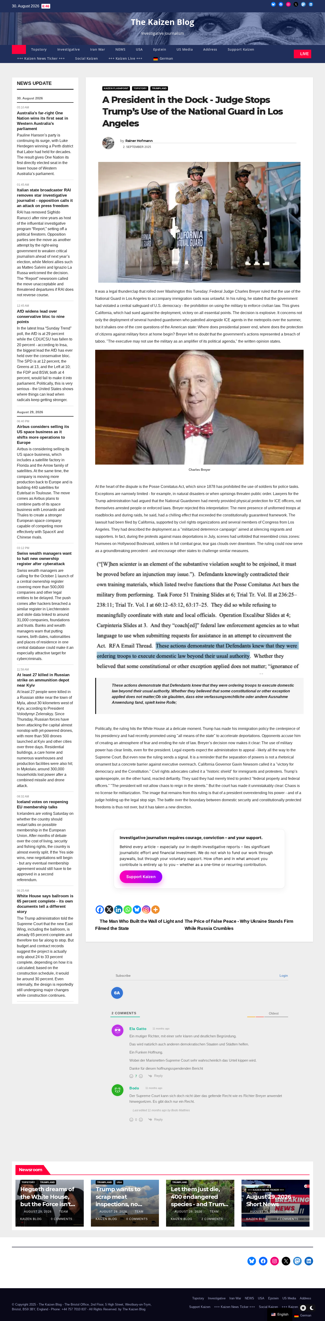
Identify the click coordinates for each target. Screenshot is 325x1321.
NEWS (120, 49)
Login (283, 975)
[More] (155, 909)
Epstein (159, 49)
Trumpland (159, 88)
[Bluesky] (137, 909)
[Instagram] (146, 909)
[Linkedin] (118, 909)
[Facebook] (100, 909)
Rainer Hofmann (139, 141)
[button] (289, 54)
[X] (109, 909)
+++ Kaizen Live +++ (125, 58)
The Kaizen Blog (162, 21)
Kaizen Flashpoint (116, 88)
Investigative (68, 49)
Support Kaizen (241, 49)
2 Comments (212, 1219)
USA (139, 49)
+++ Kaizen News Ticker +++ (41, 58)
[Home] (19, 49)
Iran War (97, 49)
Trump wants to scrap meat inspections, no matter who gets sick (119, 1204)
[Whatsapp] (127, 909)
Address (210, 49)
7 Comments (287, 1219)
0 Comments (61, 1219)
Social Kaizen (86, 58)
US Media (185, 49)
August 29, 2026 (38, 1211)
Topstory (39, 49)
